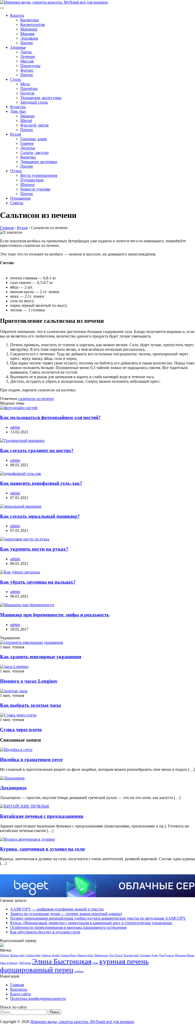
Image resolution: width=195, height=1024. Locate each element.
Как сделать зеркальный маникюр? (40, 516)
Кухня (15, 134)
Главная (17, 985)
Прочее (26, 43)
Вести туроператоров (38, 175)
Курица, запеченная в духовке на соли (42, 849)
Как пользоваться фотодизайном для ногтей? (50, 417)
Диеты (26, 52)
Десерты (27, 148)
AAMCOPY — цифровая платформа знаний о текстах (57, 909)
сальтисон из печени (36, 398)
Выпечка (28, 157)
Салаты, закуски (34, 152)
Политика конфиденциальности (38, 998)
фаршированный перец (36, 970)
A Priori (4, 955)
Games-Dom (68, 955)
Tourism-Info (131, 955)
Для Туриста (166, 955)
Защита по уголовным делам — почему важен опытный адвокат (66, 913)
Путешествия (31, 180)
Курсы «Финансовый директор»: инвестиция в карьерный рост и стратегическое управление (91, 923)
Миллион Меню (184, 955)
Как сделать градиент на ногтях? (37, 450)
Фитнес (27, 70)
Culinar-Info (33, 955)
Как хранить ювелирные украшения (40, 656)
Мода (25, 84)
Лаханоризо (13, 787)
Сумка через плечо (21, 729)
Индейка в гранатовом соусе (31, 759)
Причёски (29, 88)
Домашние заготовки (38, 161)
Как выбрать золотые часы (30, 705)
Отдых (16, 171)
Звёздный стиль (34, 102)
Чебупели (25, 963)
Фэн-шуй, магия (34, 125)
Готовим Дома (149, 955)
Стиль (15, 79)
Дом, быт (18, 111)
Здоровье (18, 47)
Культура (18, 107)
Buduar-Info (17, 955)
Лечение (27, 56)
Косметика (29, 20)
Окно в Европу (9, 963)
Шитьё (26, 120)
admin (15, 427)
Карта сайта (20, 994)
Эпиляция (29, 38)
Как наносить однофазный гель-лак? (41, 483)
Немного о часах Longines (28, 681)
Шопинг (27, 184)
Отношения (20, 198)
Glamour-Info (85, 955)
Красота (17, 15)
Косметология (32, 24)
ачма (95, 963)
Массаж (27, 61)
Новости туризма (35, 189)
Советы (16, 203)
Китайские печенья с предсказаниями (41, 816)
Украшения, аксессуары (40, 97)
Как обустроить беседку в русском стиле (45, 932)
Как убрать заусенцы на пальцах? (38, 582)
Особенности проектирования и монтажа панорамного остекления (68, 927)
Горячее (27, 143)
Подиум (27, 93)
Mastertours (101, 955)
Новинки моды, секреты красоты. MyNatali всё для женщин (82, 1021)
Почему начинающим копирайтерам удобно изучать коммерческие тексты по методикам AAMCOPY (98, 918)
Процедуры (30, 65)
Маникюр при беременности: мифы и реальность (54, 614)
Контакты (18, 989)
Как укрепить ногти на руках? (34, 549)
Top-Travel (115, 955)
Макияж (27, 33)
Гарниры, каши (33, 139)
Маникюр (28, 29)
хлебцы (78, 971)
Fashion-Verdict (51, 955)
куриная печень (124, 961)
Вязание (27, 116)
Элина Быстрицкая (61, 961)
